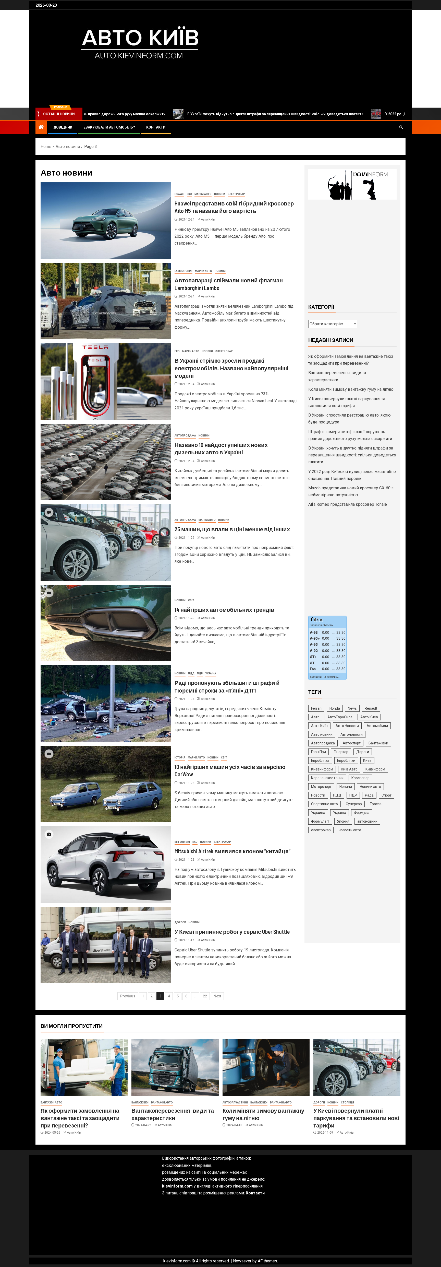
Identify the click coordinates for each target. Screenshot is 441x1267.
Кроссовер (360, 778)
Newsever (242, 1261)
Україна (210, 673)
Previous (127, 996)
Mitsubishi (182, 841)
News (352, 708)
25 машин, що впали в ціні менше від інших (232, 529)
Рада (369, 795)
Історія (180, 757)
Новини (219, 194)
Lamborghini (183, 271)
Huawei (179, 194)
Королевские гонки (327, 778)
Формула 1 (320, 821)
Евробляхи (346, 760)
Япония (343, 821)
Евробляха (320, 760)
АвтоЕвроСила (339, 717)
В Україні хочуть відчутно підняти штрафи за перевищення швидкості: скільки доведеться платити (207, 114)
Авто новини (322, 734)
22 (205, 996)
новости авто (350, 830)
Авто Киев (369, 717)
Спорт (386, 795)
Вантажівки (378, 743)
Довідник (62, 127)
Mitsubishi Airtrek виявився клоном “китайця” (232, 851)
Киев (367, 760)
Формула (361, 813)
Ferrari (316, 708)
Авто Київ (71, 73)
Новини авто (370, 787)
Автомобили (377, 726)
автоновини (367, 821)
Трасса (376, 804)
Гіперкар (341, 752)
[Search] (401, 127)
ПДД (191, 673)
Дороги (180, 922)
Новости (318, 795)
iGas (318, 619)
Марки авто (203, 194)
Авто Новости (347, 726)
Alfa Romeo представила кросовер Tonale (347, 504)
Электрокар (236, 194)
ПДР (200, 673)
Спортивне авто (324, 804)
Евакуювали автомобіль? (109, 127)
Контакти (156, 127)
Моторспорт (321, 787)
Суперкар (354, 804)
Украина (318, 813)
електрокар (321, 830)
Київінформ (375, 769)
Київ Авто (349, 769)
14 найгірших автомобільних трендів (224, 609)
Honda (334, 708)
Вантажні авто (51, 1102)
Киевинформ (322, 769)
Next (217, 996)
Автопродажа (185, 435)
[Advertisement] (352, 251)
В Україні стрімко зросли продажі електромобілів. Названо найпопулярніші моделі (231, 368)
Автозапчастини (235, 1102)
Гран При (318, 752)
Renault (371, 708)
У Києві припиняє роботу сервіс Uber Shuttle (232, 931)
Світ (191, 600)
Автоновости (351, 734)
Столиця (347, 1102)
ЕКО (189, 194)
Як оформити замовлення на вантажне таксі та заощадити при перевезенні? (80, 1118)
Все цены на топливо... (324, 676)
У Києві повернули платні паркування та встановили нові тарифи (356, 1118)
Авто (315, 717)
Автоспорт (352, 743)
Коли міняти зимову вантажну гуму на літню (351, 389)
